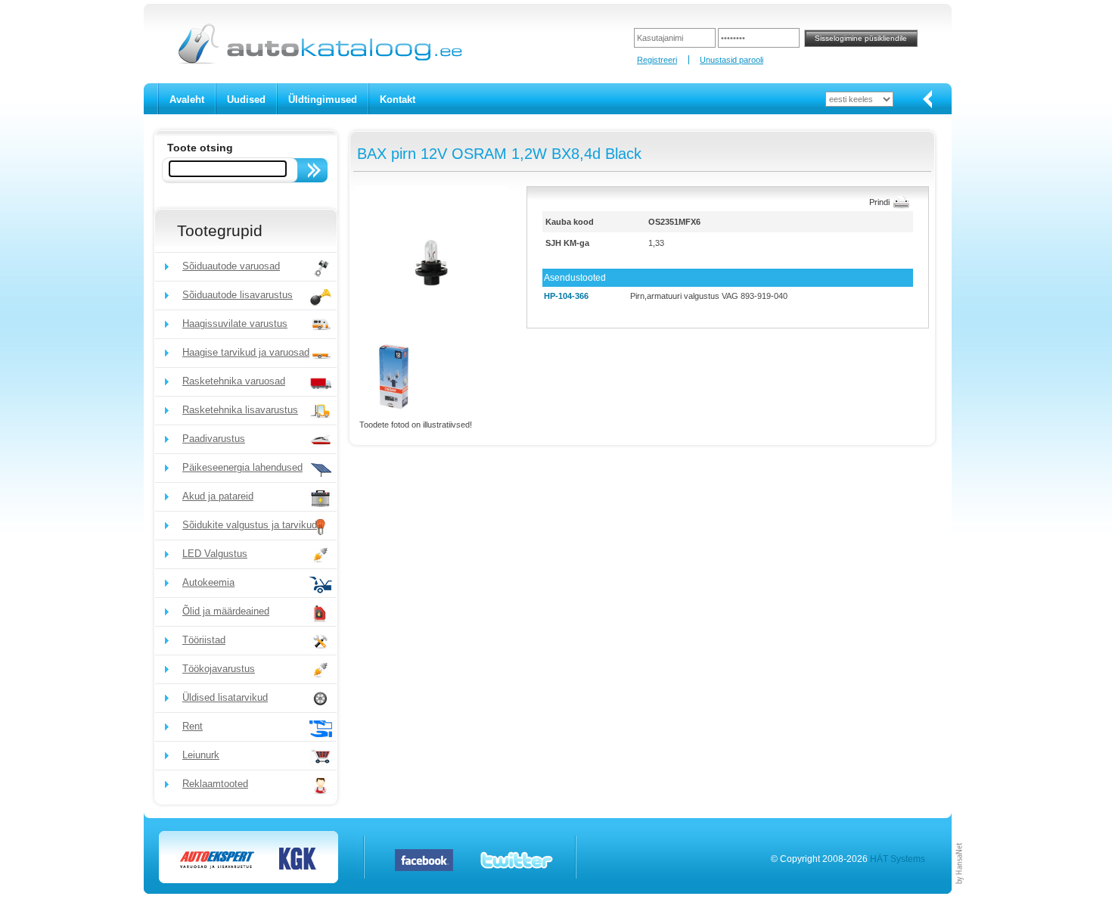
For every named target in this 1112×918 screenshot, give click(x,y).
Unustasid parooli (731, 59)
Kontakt (397, 99)
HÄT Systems (897, 859)
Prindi (879, 202)
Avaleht (186, 99)
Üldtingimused (322, 99)
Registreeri (657, 59)
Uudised (246, 99)
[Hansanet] (960, 890)
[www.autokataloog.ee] (318, 61)
